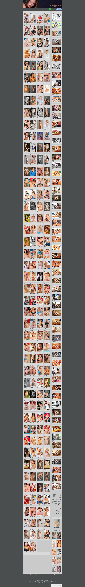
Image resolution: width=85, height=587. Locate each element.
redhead (53, 508)
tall (53, 513)
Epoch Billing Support (45, 582)
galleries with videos (57, 501)
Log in (54, 9)
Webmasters (56, 574)
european (56, 498)
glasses (53, 501)
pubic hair (56, 508)
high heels (59, 503)
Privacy (48, 574)
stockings (54, 511)
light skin (57, 505)
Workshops (36, 574)
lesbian (60, 504)
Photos (39, 9)
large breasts (56, 503)
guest (53, 502)
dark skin (55, 497)
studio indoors (57, 513)
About (41, 574)
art (56, 492)
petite (55, 507)
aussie (53, 491)
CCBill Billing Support (40, 582)
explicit (55, 499)
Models (43, 9)
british (60, 495)
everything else (59, 499)
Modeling (31, 574)
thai (58, 514)
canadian (54, 495)
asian (54, 491)
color (60, 497)
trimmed (56, 514)
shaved (56, 510)
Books (27, 574)
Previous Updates (26, 553)
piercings (60, 508)
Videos (36, 9)
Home (32, 9)
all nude (59, 491)
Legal (51, 574)
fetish (53, 500)
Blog (46, 9)
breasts (54, 494)
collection (54, 496)
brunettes (58, 495)
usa (53, 514)
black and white (54, 493)
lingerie (59, 506)
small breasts (58, 511)
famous (53, 499)
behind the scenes (59, 493)
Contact (61, 574)
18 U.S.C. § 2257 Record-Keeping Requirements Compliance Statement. (42, 583)
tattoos (60, 514)
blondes (60, 494)
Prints (24, 574)
